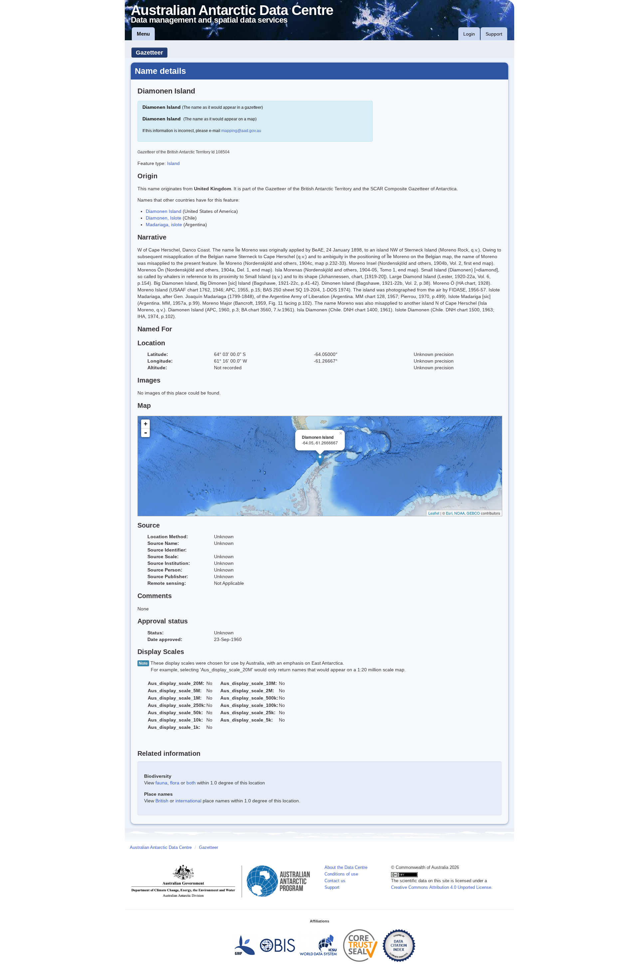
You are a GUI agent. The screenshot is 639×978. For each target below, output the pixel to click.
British (161, 800)
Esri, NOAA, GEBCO (463, 513)
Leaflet (433, 513)
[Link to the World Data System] (318, 945)
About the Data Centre (345, 867)
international (188, 800)
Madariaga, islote (164, 224)
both (191, 782)
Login (469, 34)
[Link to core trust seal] (360, 945)
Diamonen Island (163, 211)
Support (494, 34)
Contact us (334, 881)
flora (174, 782)
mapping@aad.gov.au (241, 130)
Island (173, 163)
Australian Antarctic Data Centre (161, 847)
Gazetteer (149, 52)
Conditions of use (341, 874)
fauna (161, 782)
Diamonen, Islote (163, 218)
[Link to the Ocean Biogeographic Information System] (278, 945)
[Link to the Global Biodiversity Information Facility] (245, 945)
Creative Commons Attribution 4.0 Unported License (441, 887)
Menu (143, 34)
